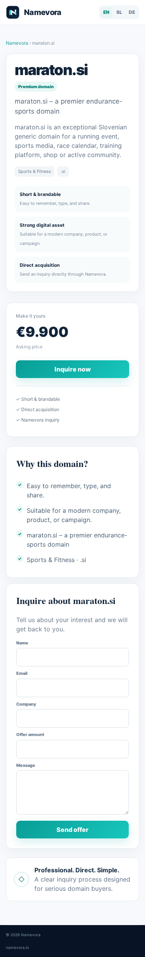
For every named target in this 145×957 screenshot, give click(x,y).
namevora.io (17, 947)
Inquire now (73, 369)
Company (26, 704)
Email (21, 673)
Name (22, 643)
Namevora (17, 43)
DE (132, 12)
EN (106, 12)
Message (25, 765)
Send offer (72, 829)
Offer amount (30, 734)
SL (119, 12)
